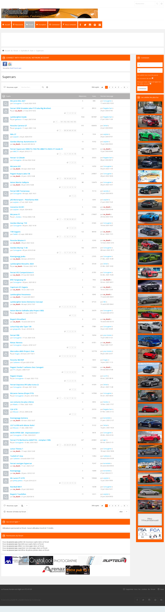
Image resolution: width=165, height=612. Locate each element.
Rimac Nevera (16, 342)
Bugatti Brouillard (18, 319)
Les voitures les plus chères (22, 402)
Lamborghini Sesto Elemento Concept (26, 302)
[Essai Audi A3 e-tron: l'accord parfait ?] (150, 410)
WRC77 (15, 151)
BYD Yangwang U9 (18, 280)
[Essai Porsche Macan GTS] (150, 272)
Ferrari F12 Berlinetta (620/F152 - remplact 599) (30, 440)
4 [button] (115, 87)
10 (75, 154)
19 (67, 178)
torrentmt (106, 418)
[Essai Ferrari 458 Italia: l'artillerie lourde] (150, 355)
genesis (18, 119)
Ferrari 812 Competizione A (21, 272)
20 (70, 178)
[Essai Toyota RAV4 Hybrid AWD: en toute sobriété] (150, 245)
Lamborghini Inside (18, 117)
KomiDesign (36, 600)
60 (70, 130)
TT (14, 370)
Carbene (16, 362)
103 (68, 122)
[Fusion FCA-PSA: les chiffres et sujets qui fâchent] (150, 533)
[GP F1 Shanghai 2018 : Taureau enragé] (150, 506)
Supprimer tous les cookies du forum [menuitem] (140, 589)
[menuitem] (41, 24)
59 (67, 130)
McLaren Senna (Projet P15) (22, 393)
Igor (104, 440)
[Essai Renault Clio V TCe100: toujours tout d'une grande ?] (150, 121)
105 (75, 122)
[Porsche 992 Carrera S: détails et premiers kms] (150, 327)
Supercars (9, 77)
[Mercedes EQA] (150, 286)
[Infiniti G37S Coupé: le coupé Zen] (150, 520)
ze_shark (18, 111)
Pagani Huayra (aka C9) (20, 174)
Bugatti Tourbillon (18, 494)
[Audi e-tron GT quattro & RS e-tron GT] (150, 204)
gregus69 (16, 329)
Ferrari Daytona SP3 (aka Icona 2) (24, 384)
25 (65, 445)
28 (72, 445)
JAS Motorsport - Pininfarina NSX (24, 200)
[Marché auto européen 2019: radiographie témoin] (150, 149)
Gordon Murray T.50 (18, 248)
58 (65, 130)
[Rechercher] (157, 3)
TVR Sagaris (15, 232)
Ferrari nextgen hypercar (21, 463)
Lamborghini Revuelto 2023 (22, 264)
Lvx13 (105, 376)
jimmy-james (17, 480)
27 (70, 445)
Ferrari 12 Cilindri (17, 157)
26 (67, 445)
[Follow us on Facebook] (137, 600)
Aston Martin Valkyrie (19, 182)
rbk (104, 302)
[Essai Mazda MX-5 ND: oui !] (150, 314)
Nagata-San (107, 108)
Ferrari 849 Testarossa (19, 191)
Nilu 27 (13, 134)
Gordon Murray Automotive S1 (23, 141)
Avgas (17, 354)
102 (65, 122)
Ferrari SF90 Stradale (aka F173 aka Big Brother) (30, 108)
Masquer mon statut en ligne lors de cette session (149, 83)
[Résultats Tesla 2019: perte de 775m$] (150, 176)
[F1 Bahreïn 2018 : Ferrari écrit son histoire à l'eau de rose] (150, 478)
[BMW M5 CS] (150, 190)
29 (75, 445)
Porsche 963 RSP (17, 360)
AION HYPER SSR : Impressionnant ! (25, 433)
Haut (162, 589)
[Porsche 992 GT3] (150, 217)
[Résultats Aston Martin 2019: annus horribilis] (150, 162)
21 (72, 178)
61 (72, 130)
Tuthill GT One (16, 456)
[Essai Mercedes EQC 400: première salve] (150, 300)
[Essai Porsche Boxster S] (150, 341)
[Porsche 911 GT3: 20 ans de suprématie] (150, 465)
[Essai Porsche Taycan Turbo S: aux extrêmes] (150, 231)
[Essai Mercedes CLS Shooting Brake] (150, 492)
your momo (107, 335)
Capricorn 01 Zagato (19, 287)
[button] (102, 87)
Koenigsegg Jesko (17, 256)
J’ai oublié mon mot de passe (147, 75)
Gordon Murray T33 (18, 223)
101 (62, 122)
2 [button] (109, 87)
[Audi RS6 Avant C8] (150, 382)
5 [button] (118, 87)
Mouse (15, 412)
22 (75, 178)
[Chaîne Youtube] (161, 600)
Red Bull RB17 (16, 487)
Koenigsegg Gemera (19, 418)
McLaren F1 (15, 214)
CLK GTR (13, 409)
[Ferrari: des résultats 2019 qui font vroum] (150, 108)
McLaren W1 (15, 166)
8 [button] (124, 87)
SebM (15, 234)
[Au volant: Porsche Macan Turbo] (150, 369)
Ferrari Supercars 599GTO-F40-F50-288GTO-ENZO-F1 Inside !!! (36, 149)
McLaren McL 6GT (17, 101)
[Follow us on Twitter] (143, 600)
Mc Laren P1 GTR (17, 478)
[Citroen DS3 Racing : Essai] (150, 396)
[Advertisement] (82, 39)
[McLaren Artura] (150, 259)
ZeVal (105, 125)
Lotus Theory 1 (16, 449)
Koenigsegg (15, 471)
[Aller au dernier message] (112, 101)
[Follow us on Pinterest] (155, 600)
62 (75, 130)
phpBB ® (13, 600)
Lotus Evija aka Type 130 (20, 326)
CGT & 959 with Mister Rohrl (22, 425)
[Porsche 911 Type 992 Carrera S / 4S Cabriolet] (150, 423)
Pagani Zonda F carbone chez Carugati (26, 367)
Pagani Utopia (16, 376)
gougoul (18, 128)
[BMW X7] (150, 451)
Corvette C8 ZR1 (17, 207)
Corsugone (17, 103)
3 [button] (112, 87)
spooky (106, 191)
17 (65, 219)
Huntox (106, 402)
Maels (15, 404)
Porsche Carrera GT (18, 125)
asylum (15, 137)
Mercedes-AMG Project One (22, 351)
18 (65, 178)
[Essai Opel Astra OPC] (150, 437)
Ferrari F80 (14, 335)
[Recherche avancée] (161, 3)
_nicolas (18, 217)
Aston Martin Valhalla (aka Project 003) (27, 310)
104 (71, 122)
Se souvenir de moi (144, 78)
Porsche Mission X (17, 240)
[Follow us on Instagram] (149, 600)
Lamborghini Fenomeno (20, 294)
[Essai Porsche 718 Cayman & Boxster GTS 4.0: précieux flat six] (150, 135)
